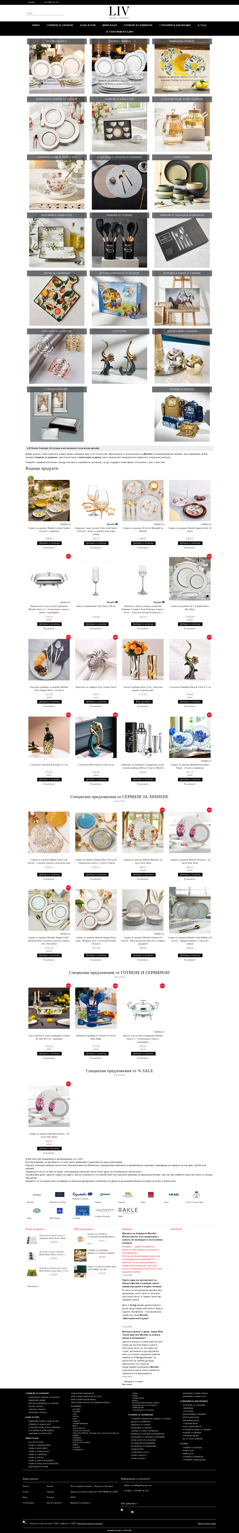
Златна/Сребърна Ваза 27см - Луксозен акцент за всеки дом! (143, 688)
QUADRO (76, 1409)
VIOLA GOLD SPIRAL (81, 1442)
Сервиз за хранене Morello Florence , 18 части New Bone (190, 861)
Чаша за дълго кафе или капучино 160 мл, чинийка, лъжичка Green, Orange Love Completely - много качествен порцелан (102, 1268)
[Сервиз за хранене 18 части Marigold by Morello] (143, 500)
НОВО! (36, 25)
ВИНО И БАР (109, 25)
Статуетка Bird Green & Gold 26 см (96, 765)
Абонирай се (33, 1286)
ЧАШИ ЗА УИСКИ (36, 1458)
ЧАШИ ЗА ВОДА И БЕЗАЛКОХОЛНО (43, 1464)
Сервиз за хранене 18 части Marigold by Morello (143, 529)
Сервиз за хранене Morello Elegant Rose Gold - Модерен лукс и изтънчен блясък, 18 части (96, 940)
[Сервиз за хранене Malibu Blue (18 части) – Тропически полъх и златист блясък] (96, 832)
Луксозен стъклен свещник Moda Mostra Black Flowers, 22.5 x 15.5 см (53, 1253)
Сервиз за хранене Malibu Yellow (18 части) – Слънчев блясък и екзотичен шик (49, 861)
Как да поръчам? (54, 1503)
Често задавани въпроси (81, 1486)
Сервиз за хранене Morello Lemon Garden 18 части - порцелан (49, 529)
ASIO (75, 1414)
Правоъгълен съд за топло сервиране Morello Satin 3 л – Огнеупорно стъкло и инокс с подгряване (49, 609)
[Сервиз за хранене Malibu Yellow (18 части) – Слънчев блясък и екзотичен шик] (49, 832)
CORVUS (76, 1421)
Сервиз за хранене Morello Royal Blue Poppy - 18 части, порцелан (190, 766)
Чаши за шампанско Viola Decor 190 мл (96, 606)
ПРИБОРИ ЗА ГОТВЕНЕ (141, 1425)
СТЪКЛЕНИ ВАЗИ (190, 1424)
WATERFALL (78, 1440)
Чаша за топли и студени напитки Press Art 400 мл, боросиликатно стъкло (101, 1235)
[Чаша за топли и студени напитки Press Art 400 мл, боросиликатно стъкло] (80, 1239)
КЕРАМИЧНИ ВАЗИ (191, 1421)
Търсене (50, 1492)
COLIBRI (76, 1412)
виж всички (119, 801)
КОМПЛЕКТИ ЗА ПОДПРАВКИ (143, 1446)
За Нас (26, 1492)
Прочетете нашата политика (90, 1524)
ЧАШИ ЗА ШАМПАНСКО (39, 1451)
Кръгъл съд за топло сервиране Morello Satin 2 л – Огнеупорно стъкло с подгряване (143, 1038)
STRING (76, 1435)
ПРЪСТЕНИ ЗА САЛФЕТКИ (194, 1405)
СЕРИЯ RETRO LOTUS (140, 1452)
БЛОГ (73, 1497)
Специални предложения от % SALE (119, 1070)
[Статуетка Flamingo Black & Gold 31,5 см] (190, 660)
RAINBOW (77, 1438)
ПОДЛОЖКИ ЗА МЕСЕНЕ (141, 1428)
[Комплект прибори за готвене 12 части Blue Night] (96, 1008)
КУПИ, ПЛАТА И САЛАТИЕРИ (143, 1440)
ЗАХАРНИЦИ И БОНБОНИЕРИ (41, 1430)
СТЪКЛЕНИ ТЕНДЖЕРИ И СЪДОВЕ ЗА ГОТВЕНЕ (151, 1419)
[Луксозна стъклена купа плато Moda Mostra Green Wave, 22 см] (32, 1273)
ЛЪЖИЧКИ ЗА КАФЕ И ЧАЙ (39, 1434)
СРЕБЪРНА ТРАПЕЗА (37, 1409)
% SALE (202, 25)
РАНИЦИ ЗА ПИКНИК (192, 1433)
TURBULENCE (138, 1398)
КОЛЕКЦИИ (76, 1406)
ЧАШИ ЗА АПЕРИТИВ (37, 1455)
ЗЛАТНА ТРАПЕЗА (35, 1406)
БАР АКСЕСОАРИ (35, 1442)
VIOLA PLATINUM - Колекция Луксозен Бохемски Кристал (96, 1433)
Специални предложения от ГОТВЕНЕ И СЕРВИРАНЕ (119, 972)
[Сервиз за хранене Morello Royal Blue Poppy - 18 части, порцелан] (190, 737)
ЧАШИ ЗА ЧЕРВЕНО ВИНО (39, 1445)
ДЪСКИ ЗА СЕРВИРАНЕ (140, 1422)
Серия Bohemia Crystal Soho (143, 1410)
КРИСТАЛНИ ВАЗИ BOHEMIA (83, 1400)
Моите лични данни (207, 1524)
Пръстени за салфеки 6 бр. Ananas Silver (96, 687)
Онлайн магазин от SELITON (119, 1530)
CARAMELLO (78, 1450)
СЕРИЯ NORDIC (137, 1449)
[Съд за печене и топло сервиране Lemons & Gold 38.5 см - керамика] (49, 1008)
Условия (50, 1497)
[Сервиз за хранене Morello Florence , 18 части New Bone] (190, 832)
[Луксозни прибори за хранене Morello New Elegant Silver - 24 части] (49, 660)
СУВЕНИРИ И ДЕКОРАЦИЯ (175, 25)
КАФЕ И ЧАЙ (87, 25)
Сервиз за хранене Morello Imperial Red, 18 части (190, 529)
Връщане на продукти (80, 1503)
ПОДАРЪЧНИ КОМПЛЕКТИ (82, 1393)
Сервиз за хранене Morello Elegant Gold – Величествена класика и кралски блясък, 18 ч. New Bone (49, 940)
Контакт (50, 1486)
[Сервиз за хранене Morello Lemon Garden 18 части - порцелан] (49, 500)
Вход (25, 1497)
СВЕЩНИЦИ (188, 1408)
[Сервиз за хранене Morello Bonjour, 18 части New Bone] (143, 832)
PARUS (75, 1445)
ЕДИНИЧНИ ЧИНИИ (36, 1400)
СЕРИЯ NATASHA (138, 1459)
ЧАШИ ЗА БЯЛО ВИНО (38, 1448)
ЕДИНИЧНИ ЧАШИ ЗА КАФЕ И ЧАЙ (43, 1421)
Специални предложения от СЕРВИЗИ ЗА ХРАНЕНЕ (119, 796)
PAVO (75, 1419)
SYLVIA (76, 1417)
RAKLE (135, 1400)
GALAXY (76, 1447)
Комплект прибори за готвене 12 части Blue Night (96, 1037)
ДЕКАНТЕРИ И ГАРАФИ (38, 1467)
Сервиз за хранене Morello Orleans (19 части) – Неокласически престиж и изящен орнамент (143, 940)
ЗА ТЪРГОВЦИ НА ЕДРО (119, 32)
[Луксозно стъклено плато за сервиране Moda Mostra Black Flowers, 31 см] (32, 1240)
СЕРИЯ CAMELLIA (138, 1455)
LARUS (135, 1393)
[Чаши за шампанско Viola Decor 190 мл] (96, 579)
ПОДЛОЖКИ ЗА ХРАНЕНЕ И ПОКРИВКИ (148, 1437)
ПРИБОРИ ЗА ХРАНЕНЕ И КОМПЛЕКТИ (147, 1434)
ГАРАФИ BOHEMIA (80, 1424)
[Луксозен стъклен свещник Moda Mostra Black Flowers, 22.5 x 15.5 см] (32, 1256)
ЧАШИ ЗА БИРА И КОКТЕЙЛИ (41, 1461)
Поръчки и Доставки (103, 1486)
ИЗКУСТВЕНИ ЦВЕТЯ (192, 1427)
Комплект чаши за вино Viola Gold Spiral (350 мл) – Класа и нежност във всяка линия (96, 531)
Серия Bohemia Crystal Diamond (144, 1405)
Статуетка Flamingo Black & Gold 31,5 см (190, 687)
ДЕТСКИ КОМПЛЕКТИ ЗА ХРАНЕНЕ (43, 1403)
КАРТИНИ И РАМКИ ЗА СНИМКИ (197, 1430)
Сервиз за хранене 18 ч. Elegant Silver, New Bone (190, 607)
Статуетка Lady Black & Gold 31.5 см (49, 765)
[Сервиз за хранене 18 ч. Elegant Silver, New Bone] (190, 579)
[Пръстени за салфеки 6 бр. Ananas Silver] (96, 660)
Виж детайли (143, 702)
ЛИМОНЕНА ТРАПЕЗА (37, 1413)
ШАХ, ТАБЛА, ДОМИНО (193, 1439)
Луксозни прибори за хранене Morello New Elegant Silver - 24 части (49, 688)
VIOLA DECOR (79, 1428)
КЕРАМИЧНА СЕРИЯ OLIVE (194, 1396)
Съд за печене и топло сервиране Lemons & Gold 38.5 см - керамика (49, 1037)
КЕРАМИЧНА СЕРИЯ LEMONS (195, 1393)
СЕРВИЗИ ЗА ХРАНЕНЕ (60, 25)
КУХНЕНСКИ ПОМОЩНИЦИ (143, 1443)
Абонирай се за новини (133, 1382)
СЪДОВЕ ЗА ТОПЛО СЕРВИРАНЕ (144, 1431)
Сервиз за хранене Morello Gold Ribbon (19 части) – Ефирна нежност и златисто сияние (190, 940)
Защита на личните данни (82, 1492)
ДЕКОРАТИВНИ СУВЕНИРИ (194, 1414)
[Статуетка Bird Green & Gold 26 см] (96, 737)
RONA (75, 1426)
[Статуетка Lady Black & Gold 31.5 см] (49, 737)
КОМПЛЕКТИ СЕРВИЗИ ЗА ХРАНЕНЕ (43, 1397)
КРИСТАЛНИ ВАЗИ (191, 1417)
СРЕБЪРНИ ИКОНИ (191, 1436)
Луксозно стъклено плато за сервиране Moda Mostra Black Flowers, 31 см (52, 1237)
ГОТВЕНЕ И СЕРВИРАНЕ (138, 25)
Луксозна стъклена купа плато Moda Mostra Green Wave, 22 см (53, 1269)
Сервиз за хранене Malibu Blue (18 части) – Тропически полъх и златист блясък (96, 861)
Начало (26, 1486)
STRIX (134, 1396)
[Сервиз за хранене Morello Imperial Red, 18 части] (190, 500)
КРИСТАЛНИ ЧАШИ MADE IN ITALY (86, 1396)
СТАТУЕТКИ (188, 1411)
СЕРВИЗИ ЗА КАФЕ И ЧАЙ (39, 1424)
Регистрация (28, 1503)
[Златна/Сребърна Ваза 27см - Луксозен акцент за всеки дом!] (143, 660)
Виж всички (127, 1384)
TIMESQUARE (138, 1408)
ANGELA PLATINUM (81, 1431)
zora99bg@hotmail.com (141, 1485)
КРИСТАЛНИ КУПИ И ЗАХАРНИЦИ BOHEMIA (90, 1403)
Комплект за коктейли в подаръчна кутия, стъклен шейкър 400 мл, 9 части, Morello (143, 766)
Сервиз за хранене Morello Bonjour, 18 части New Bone (143, 861)
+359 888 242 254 (51, 2)
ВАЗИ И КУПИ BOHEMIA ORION (145, 1403)
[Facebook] (211, 2)
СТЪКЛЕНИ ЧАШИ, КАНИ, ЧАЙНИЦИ (44, 1427)
